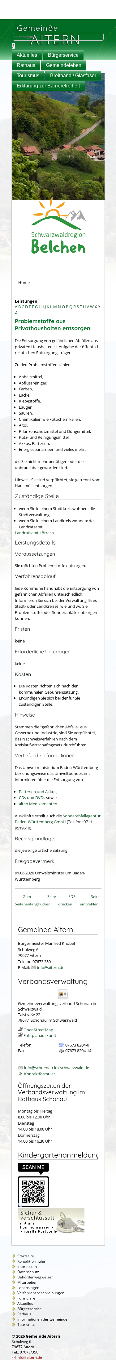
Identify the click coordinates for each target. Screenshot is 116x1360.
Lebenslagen (28, 1287)
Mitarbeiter (27, 1282)
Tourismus (28, 75)
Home (24, 282)
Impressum (27, 1266)
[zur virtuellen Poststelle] (51, 1233)
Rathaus (26, 65)
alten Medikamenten (38, 804)
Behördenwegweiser (35, 1277)
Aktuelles (27, 55)
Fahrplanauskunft (40, 1035)
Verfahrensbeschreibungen (40, 1293)
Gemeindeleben (63, 65)
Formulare (26, 1298)
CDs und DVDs (32, 797)
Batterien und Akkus (37, 791)
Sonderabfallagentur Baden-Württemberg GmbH (58, 819)
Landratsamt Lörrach (34, 533)
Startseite (25, 1256)
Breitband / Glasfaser (73, 75)
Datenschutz (28, 1271)
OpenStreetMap (38, 1030)
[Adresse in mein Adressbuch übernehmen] (65, 999)
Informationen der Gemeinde (42, 1319)
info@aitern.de (50, 967)
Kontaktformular (39, 1074)
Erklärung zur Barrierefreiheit (48, 85)
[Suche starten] (13, 46)
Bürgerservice (63, 55)
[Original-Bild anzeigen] (33, 1205)
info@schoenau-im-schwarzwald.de (56, 1067)
